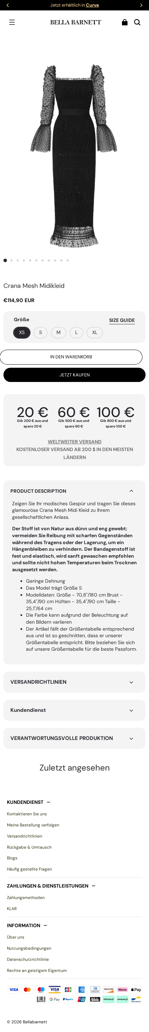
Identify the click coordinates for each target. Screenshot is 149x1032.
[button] (12, 22)
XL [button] (94, 332)
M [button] (58, 332)
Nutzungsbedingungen (29, 948)
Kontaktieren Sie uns (27, 814)
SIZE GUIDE (122, 320)
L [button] (76, 332)
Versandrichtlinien (24, 836)
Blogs (12, 858)
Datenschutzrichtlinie (28, 959)
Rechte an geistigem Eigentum (37, 970)
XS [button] (22, 332)
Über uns (15, 937)
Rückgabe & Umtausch (29, 847)
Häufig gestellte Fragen (29, 869)
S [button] (40, 332)
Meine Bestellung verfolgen (33, 825)
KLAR (12, 909)
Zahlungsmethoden (26, 897)
